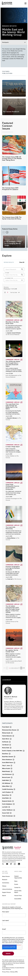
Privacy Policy (5, 972)
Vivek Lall (9, 579)
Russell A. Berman (12, 418)
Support (7, 838)
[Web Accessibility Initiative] (7, 3)
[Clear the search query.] (20, 275)
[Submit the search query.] (22, 269)
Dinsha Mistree (11, 538)
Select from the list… (12, 280)
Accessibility (17, 898)
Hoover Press (18, 895)
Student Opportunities (18, 877)
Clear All (21, 262)
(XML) (16, 972)
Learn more (14, 699)
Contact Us (17, 887)
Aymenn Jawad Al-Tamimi (14, 333)
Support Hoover (6, 892)
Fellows (4, 886)
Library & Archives (7, 889)
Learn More (14, 148)
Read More (14, 88)
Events (16, 884)
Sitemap (12, 972)
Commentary (5, 882)
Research (4, 879)
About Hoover (6, 876)
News (15, 881)
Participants (5, 42)
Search (4, 895)
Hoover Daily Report (17, 891)
